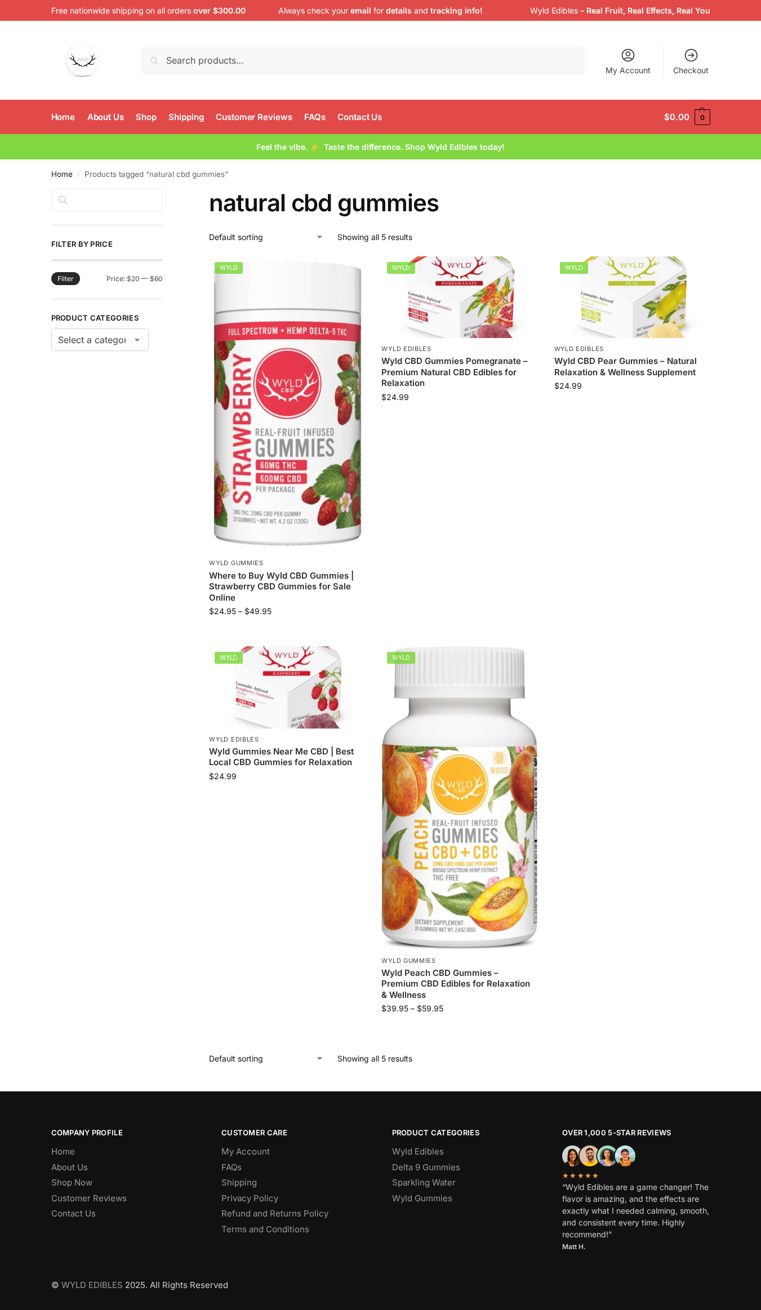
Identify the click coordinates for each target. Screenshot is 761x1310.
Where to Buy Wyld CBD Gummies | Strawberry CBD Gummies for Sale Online (281, 586)
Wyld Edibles (554, 10)
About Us (69, 1167)
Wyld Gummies (236, 563)
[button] (687, 117)
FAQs (231, 1167)
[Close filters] (166, 195)
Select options (287, 635)
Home (62, 174)
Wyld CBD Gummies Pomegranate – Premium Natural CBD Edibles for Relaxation (454, 372)
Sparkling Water (424, 1182)
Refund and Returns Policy (274, 1213)
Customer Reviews (89, 1198)
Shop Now (71, 1182)
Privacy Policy (249, 1198)
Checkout (691, 70)
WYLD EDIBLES (92, 1285)
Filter (65, 278)
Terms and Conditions (265, 1229)
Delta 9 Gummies (426, 1167)
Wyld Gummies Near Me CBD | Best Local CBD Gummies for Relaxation (281, 757)
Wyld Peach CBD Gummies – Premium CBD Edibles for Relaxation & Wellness (455, 983)
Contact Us (73, 1213)
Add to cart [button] (459, 420)
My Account (628, 70)
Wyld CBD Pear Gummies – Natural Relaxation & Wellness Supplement (625, 367)
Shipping (239, 1182)
